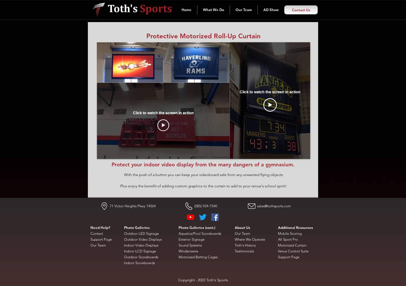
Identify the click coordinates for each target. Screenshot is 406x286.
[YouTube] (190, 217)
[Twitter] (203, 217)
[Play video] (163, 125)
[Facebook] (215, 217)
